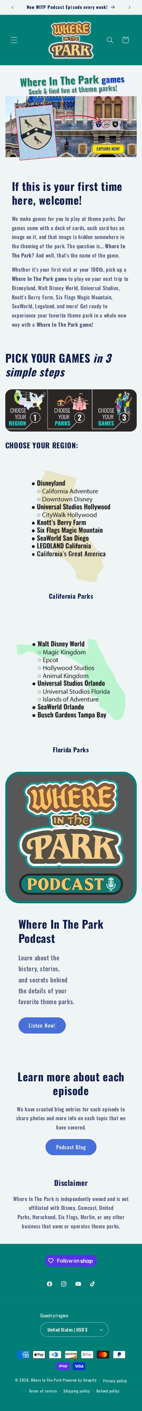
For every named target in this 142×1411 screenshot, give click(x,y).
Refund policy (108, 1391)
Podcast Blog (71, 1147)
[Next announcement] (129, 7)
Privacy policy (115, 1380)
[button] (13, 39)
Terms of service (43, 1391)
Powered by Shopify (79, 1380)
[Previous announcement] (12, 7)
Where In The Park (46, 1380)
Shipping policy (76, 1391)
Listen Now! (42, 1025)
